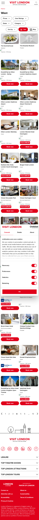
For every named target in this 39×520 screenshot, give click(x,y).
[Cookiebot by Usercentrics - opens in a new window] (30, 227)
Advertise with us (7, 494)
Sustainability (24, 494)
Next (37, 414)
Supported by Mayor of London (26, 484)
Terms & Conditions (26, 497)
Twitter (29, 449)
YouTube (10, 449)
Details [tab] (19, 232)
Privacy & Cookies (7, 501)
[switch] (34, 271)
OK (19, 292)
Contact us (4, 490)
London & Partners (8, 484)
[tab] (23, 29)
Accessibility (5, 497)
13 (33, 414)
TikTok (3, 449)
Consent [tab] (7, 232)
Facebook (36, 449)
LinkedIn (23, 449)
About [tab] (32, 232)
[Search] (36, 3)
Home (3, 9)
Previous (1, 414)
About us (23, 490)
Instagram (16, 449)
